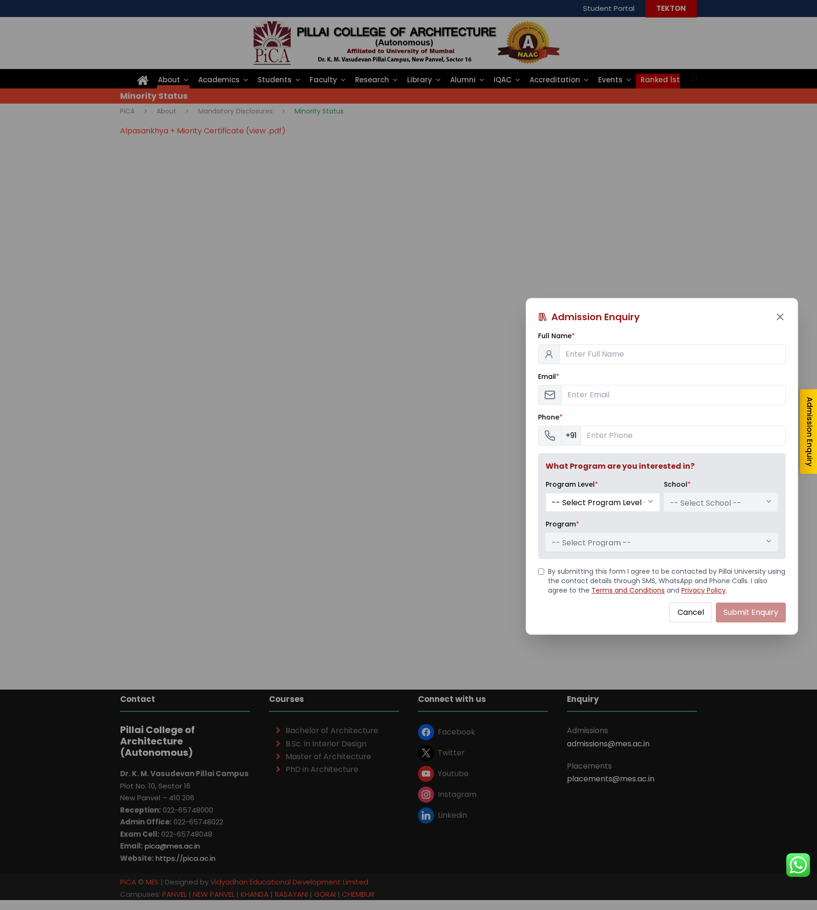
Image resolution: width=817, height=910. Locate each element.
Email (548, 376)
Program (562, 524)
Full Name (556, 336)
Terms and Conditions (628, 590)
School (677, 484)
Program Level (572, 484)
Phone (550, 417)
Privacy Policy (703, 590)
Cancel (691, 612)
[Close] (780, 317)
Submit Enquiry (750, 612)
